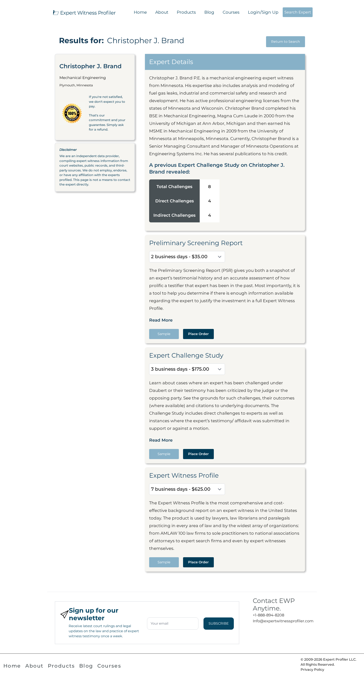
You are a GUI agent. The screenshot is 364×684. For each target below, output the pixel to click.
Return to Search (285, 42)
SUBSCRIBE (219, 623)
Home (140, 12)
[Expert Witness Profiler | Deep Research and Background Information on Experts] (84, 12)
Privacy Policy (312, 670)
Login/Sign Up (263, 12)
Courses (231, 12)
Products (186, 12)
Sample (164, 334)
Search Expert (297, 12)
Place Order (198, 334)
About (161, 12)
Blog (209, 12)
